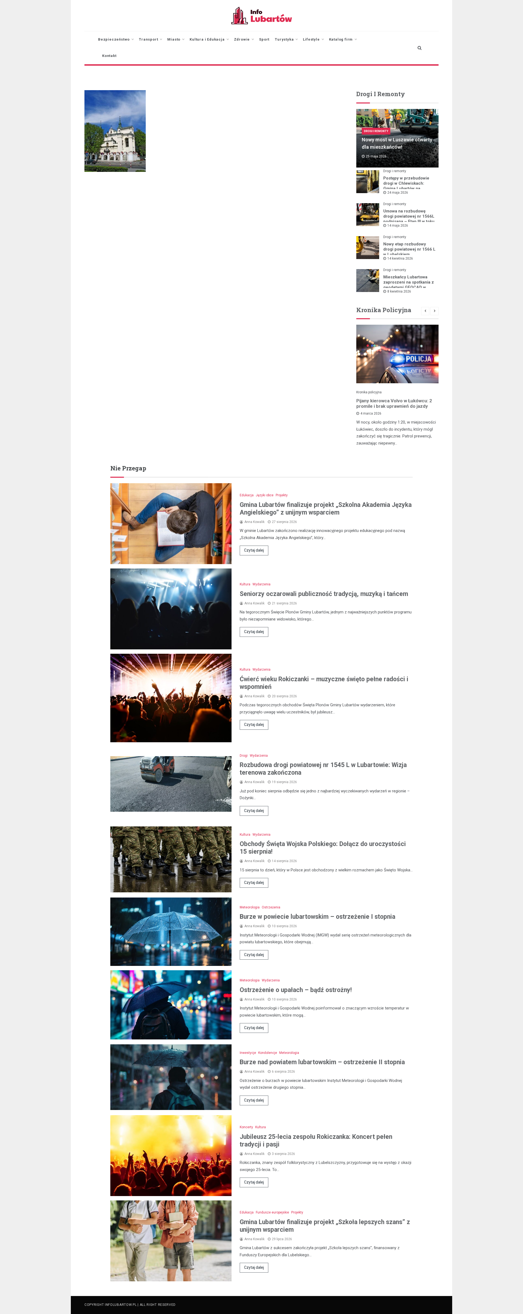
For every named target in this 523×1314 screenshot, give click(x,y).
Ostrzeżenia (271, 907)
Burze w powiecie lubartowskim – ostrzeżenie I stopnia (317, 916)
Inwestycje (248, 1053)
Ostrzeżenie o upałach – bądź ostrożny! (296, 990)
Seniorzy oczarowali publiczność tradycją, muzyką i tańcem (324, 594)
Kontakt (109, 56)
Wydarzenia (261, 584)
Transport (148, 39)
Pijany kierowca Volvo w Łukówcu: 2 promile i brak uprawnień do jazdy (394, 403)
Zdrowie (242, 39)
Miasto (173, 39)
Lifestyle (311, 39)
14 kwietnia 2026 (400, 258)
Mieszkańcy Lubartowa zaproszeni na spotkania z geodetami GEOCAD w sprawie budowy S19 (408, 285)
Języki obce (264, 495)
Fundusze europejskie (272, 1212)
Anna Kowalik (254, 522)
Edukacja (247, 495)
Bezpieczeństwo (114, 39)
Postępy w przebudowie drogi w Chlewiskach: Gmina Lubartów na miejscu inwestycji (406, 186)
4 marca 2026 (370, 413)
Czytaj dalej (254, 550)
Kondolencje (267, 1053)
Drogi (244, 756)
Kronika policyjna (369, 392)
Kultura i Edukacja (207, 39)
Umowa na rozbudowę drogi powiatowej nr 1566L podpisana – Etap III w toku (408, 216)
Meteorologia (250, 907)
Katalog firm (341, 39)
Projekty (282, 495)
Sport (264, 39)
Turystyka (284, 39)
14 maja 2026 (397, 225)
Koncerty (246, 1127)
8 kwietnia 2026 (399, 291)
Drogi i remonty (376, 131)
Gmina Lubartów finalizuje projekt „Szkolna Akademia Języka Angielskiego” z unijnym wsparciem (326, 508)
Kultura (245, 584)
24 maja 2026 (397, 192)
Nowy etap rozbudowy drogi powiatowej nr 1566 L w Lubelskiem (409, 249)
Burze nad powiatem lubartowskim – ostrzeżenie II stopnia (322, 1062)
